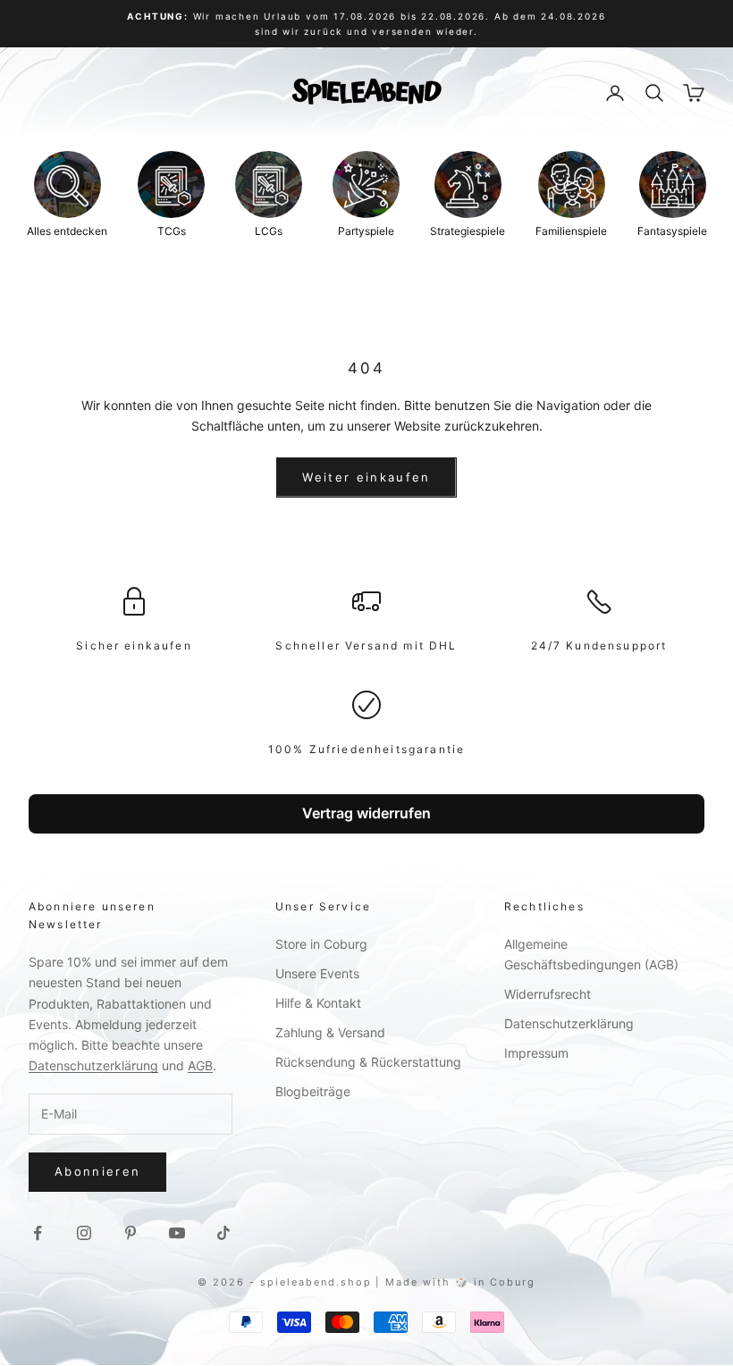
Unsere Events (317, 973)
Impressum (536, 1052)
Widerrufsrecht (547, 993)
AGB (200, 1065)
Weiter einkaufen (366, 477)
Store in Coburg (321, 943)
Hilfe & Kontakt (318, 1002)
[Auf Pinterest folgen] (130, 1233)
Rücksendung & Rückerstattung (368, 1061)
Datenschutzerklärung (93, 1065)
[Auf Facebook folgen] (37, 1233)
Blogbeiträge (312, 1091)
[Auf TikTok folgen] (223, 1233)
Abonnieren (97, 1171)
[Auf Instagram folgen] (84, 1233)
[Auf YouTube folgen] (177, 1233)
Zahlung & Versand (330, 1032)
